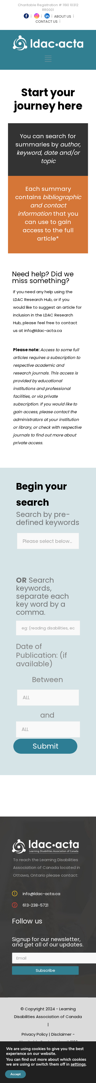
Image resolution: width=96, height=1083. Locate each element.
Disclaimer (61, 1034)
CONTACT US (46, 21)
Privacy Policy (35, 1034)
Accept (15, 1074)
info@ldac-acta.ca (43, 330)
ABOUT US (62, 16)
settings (78, 1064)
